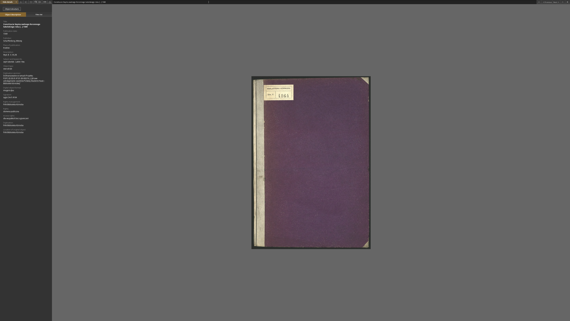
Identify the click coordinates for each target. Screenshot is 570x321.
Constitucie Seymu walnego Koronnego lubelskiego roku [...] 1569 (21, 25)
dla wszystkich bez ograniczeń (15, 118)
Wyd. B (6, 55)
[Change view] (35, 2)
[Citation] (44, 2)
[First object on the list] (539, 2)
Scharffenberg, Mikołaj (12, 41)
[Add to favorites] (31, 2)
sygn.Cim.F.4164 (10, 97)
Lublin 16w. (20, 61)
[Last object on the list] (562, 2)
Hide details (8, 2)
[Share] (25, 2)
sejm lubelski (8, 61)
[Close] (567, 2)
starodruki (7, 68)
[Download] (20, 2)
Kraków (6, 48)
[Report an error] (49, 2)
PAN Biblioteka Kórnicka (13, 104)
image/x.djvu (8, 90)
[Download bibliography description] (39, 2)
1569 (5, 33)
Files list (39, 14)
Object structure (12, 9)
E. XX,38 (13, 55)
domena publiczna (11, 111)
